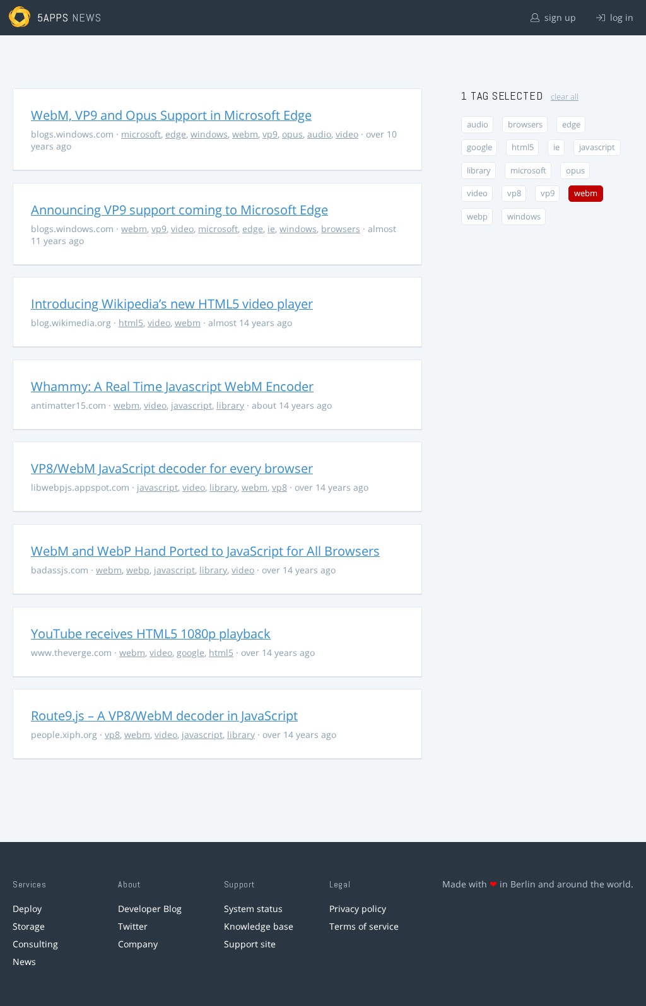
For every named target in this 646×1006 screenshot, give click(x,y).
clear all (564, 96)
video (347, 134)
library (230, 405)
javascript (191, 405)
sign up (559, 17)
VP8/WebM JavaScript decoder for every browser (172, 468)
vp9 (270, 134)
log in (620, 17)
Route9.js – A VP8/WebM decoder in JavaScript (164, 715)
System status (253, 909)
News (24, 962)
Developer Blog (150, 909)
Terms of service (364, 926)
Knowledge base (258, 926)
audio (319, 134)
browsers (340, 229)
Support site (250, 944)
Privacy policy (357, 909)
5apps (53, 17)
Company (138, 944)
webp (138, 570)
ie (271, 229)
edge (175, 134)
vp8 (279, 487)
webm (245, 134)
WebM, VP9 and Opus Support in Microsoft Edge (171, 115)
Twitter (133, 926)
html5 (131, 323)
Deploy (27, 909)
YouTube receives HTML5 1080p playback (151, 633)
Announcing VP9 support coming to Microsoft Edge (179, 209)
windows (209, 134)
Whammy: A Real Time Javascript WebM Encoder (172, 386)
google (190, 652)
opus (292, 134)
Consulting (35, 944)
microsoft (141, 134)
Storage (29, 926)
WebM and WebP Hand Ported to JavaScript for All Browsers (205, 550)
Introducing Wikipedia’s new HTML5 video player (172, 303)
